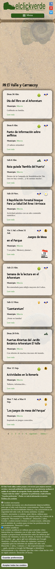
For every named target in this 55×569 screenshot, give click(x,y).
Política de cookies (9, 498)
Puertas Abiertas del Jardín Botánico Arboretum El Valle (23, 341)
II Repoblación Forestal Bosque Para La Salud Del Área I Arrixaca (26, 201)
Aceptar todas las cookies (15, 565)
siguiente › (33, 433)
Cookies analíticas (11, 528)
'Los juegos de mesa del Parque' (26, 410)
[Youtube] (51, 8)
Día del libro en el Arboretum (24, 101)
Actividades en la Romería (22, 374)
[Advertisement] (27, 52)
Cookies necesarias (11, 503)
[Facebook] (51, 4)
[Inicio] (25, 12)
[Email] (51, 12)
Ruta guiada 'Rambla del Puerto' (26, 166)
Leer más (11, 115)
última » (44, 433)
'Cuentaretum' (15, 309)
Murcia (20, 106)
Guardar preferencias (12, 557)
